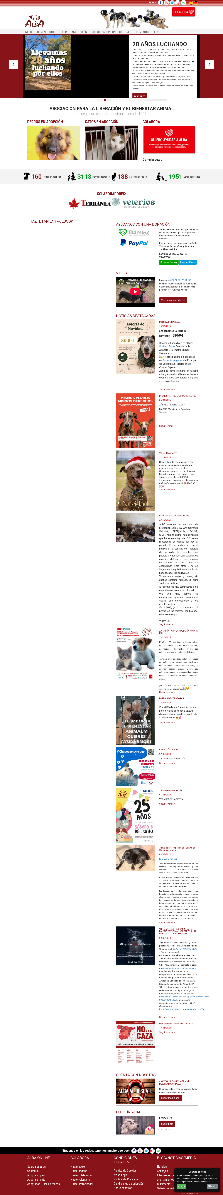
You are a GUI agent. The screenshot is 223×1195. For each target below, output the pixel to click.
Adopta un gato (36, 1179)
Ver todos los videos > (173, 300)
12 (132, 100)
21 (159, 100)
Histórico (125, 32)
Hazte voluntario (80, 1179)
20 (156, 100)
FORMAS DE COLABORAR (171, 698)
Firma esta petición (168, 859)
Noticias (162, 1166)
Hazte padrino (79, 1171)
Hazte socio (78, 1166)
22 (162, 100)
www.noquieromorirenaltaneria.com (179, 968)
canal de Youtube (180, 280)
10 (126, 100)
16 (144, 100)
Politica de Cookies (125, 1170)
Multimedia (163, 1184)
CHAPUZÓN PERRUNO (170, 749)
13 (135, 100)
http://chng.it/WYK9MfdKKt (184, 949)
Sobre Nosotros (46, 32)
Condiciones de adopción (129, 1183)
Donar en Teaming (168, 262)
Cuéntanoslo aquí (170, 1097)
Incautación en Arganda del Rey (174, 515)
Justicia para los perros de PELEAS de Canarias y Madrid (177, 849)
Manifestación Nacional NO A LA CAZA (177, 1023)
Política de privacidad (164, 1129)
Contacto (142, 32)
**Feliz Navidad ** (168, 453)
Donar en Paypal (188, 262)
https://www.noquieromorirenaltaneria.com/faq (182, 1009)
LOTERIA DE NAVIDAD (169, 322)
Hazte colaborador (82, 1175)
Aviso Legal (121, 1175)
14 (138, 100)
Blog (156, 32)
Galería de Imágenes (169, 1188)
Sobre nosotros (36, 1166)
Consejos (162, 1171)
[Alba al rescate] (135, 1091)
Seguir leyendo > (167, 389)
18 (150, 100)
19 (153, 100)
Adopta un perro (36, 1175)
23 (165, 100)
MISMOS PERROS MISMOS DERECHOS (177, 396)
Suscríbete (167, 1123)
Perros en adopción (74, 32)
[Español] (191, 3)
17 (147, 100)
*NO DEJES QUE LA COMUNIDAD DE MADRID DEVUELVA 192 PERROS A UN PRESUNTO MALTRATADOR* (177, 931)
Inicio (28, 32)
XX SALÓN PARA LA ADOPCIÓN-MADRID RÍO (178, 632)
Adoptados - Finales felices (43, 1184)
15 (141, 100)
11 (129, 100)
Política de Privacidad (126, 1179)
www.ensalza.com (189, 1193)
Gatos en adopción (103, 32)
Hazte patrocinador (82, 1184)
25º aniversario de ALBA (171, 790)
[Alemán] (196, 3)
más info (139, 96)
